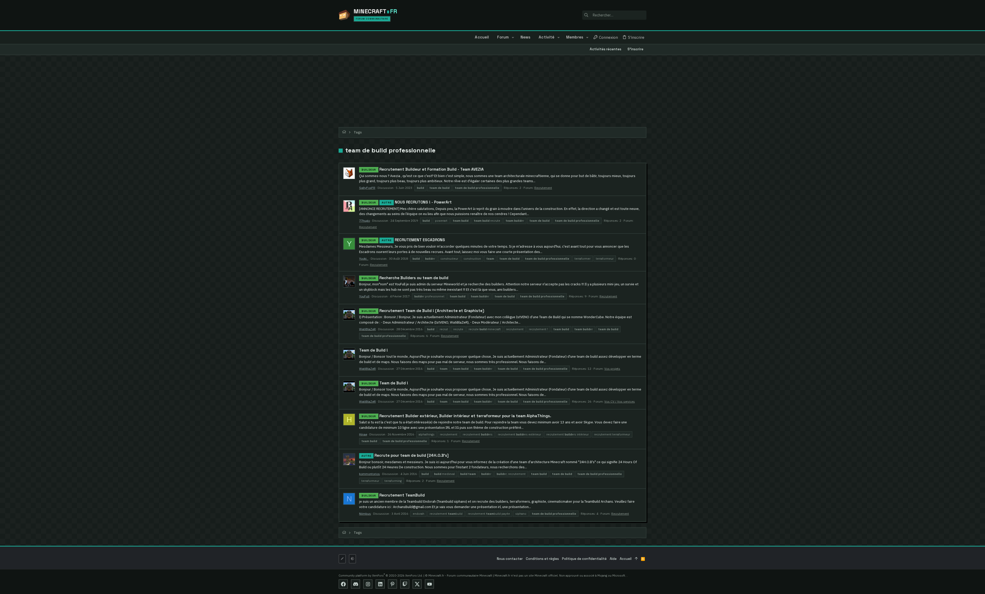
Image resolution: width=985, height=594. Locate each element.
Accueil (626, 559)
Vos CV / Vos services (619, 401)
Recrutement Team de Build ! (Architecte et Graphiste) (422, 310)
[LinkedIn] (380, 584)
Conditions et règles (542, 559)
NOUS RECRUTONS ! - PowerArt (406, 202)
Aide (613, 559)
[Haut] (636, 559)
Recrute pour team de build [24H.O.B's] (405, 455)
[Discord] (355, 584)
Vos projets (612, 369)
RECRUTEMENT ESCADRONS (403, 239)
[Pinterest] (392, 584)
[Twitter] (417, 584)
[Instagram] (367, 584)
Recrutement (543, 188)
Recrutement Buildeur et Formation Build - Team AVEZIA (422, 169)
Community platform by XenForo (381, 575)
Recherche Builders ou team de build (404, 277)
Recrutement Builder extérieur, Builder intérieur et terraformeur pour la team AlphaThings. (456, 415)
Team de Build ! (373, 350)
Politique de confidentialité (584, 559)
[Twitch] (404, 584)
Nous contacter (510, 559)
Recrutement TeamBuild (393, 495)
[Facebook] (343, 584)
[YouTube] (429, 584)
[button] (512, 37)
